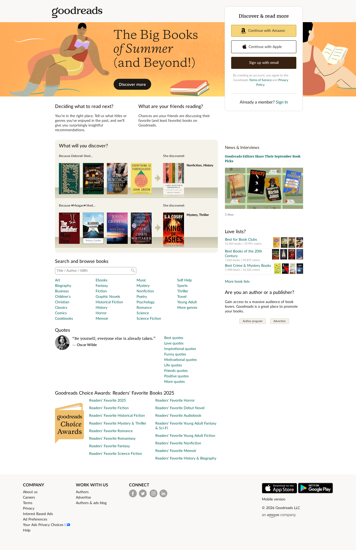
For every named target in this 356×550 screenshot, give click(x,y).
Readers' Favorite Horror (175, 400)
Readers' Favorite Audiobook (178, 416)
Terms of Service (260, 80)
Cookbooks (64, 319)
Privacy (28, 508)
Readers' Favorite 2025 (107, 400)
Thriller (182, 291)
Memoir (102, 319)
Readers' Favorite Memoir (175, 451)
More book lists (237, 281)
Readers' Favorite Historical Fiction (117, 416)
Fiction (101, 291)
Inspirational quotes (180, 349)
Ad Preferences (35, 519)
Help (26, 530)
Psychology (146, 302)
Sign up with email (264, 63)
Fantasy (102, 286)
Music (141, 280)
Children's (63, 297)
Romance (144, 308)
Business (62, 291)
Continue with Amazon (266, 31)
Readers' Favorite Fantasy (109, 446)
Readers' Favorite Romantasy (112, 438)
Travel (181, 297)
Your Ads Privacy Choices (43, 525)
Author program (252, 321)
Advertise (279, 321)
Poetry (142, 297)
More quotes (174, 382)
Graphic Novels (108, 297)
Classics (61, 308)
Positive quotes (176, 376)
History (101, 308)
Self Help (184, 280)
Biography (63, 286)
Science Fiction (149, 319)
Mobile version (273, 499)
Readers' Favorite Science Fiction (115, 454)
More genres (187, 308)
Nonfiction (145, 291)
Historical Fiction (109, 302)
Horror (101, 313)
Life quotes (173, 365)
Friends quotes (176, 371)
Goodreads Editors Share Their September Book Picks (262, 158)
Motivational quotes (180, 360)
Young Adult (187, 302)
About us (30, 492)
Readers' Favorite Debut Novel (179, 408)
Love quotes (173, 343)
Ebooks (101, 280)
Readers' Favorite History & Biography (185, 458)
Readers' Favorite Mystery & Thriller (117, 423)
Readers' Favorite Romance (111, 431)
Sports (182, 286)
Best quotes (173, 338)
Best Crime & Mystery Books (248, 266)
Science (143, 313)
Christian (62, 302)
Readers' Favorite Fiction (109, 408)
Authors (82, 492)
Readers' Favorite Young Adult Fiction (185, 436)
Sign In (282, 102)
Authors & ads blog (91, 503)
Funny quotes (175, 354)
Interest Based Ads (38, 514)
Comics (61, 313)
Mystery (143, 286)
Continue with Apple (265, 47)
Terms (27, 503)
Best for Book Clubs (241, 239)
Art (57, 280)
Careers (29, 497)
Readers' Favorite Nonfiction (178, 443)
